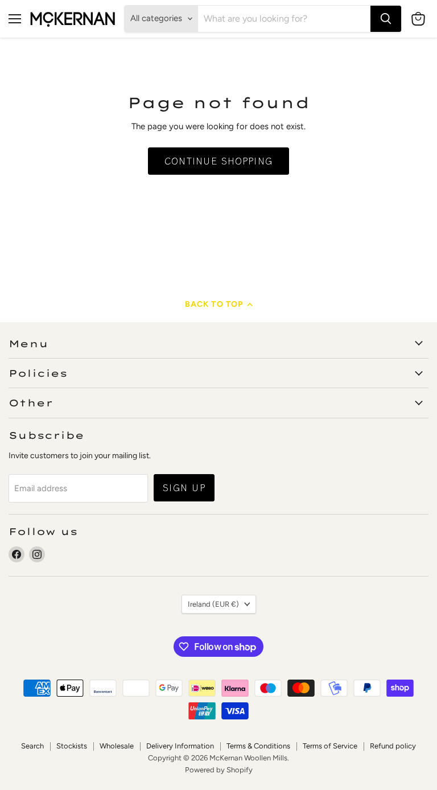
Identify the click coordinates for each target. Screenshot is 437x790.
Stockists (71, 746)
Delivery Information (180, 746)
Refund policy (393, 746)
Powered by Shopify (219, 770)
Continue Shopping (218, 160)
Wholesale (117, 746)
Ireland (213, 604)
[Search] (385, 19)
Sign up (184, 487)
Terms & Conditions (258, 746)
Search (32, 746)
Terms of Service (330, 746)
